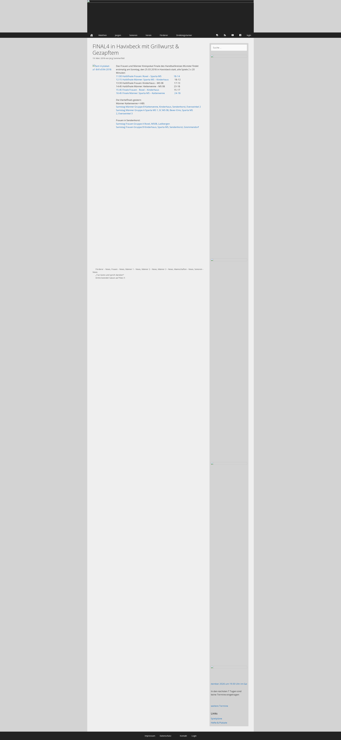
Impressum (150, 735)
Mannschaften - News (183, 269)
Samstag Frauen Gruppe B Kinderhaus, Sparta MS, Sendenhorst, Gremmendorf (157, 127)
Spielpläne (216, 718)
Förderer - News (103, 269)
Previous (89, 18)
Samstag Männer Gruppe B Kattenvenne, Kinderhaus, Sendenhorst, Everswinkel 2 (158, 106)
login (249, 35)
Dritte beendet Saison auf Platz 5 (110, 278)
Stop (250, 4)
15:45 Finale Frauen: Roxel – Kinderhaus (137, 89)
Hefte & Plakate (219, 722)
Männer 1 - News (133, 269)
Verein (148, 35)
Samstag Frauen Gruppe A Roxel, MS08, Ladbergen (143, 123)
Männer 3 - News (165, 269)
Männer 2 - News (149, 269)
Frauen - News (117, 269)
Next (252, 18)
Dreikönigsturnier (184, 35)
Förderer (164, 35)
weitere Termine (219, 705)
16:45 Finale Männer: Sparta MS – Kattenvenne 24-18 (148, 93)
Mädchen (102, 35)
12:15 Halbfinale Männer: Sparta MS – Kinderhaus (142, 79)
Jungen (118, 35)
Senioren (133, 35)
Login (194, 735)
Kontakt (183, 735)
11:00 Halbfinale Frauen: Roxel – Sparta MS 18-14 (148, 76)
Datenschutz (165, 735)
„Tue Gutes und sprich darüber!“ (110, 275)
